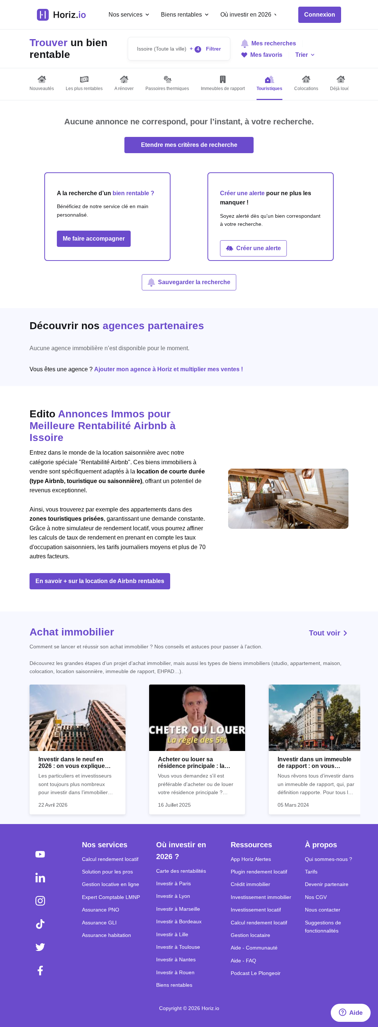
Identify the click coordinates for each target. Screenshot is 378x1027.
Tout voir (326, 633)
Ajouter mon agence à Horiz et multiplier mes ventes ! (168, 369)
